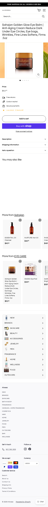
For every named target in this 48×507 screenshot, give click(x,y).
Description (7, 139)
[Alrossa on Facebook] (29, 449)
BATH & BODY (7, 402)
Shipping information (10, 145)
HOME (4, 417)
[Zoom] (38, 74)
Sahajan (19, 215)
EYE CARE (20, 256)
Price (4, 87)
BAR (3, 433)
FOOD (4, 424)
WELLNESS (6, 437)
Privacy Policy (7, 488)
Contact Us (6, 482)
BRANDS (5, 395)
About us (5, 478)
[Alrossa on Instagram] (25, 449)
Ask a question (8, 150)
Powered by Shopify (23, 502)
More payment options (24, 131)
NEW (4, 392)
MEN (3, 427)
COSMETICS (6, 411)
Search (4, 475)
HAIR (4, 414)
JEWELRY (5, 421)
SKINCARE (6, 398)
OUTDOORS (6, 430)
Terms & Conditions (9, 491)
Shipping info (6, 485)
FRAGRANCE (6, 405)
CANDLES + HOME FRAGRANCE (13, 408)
